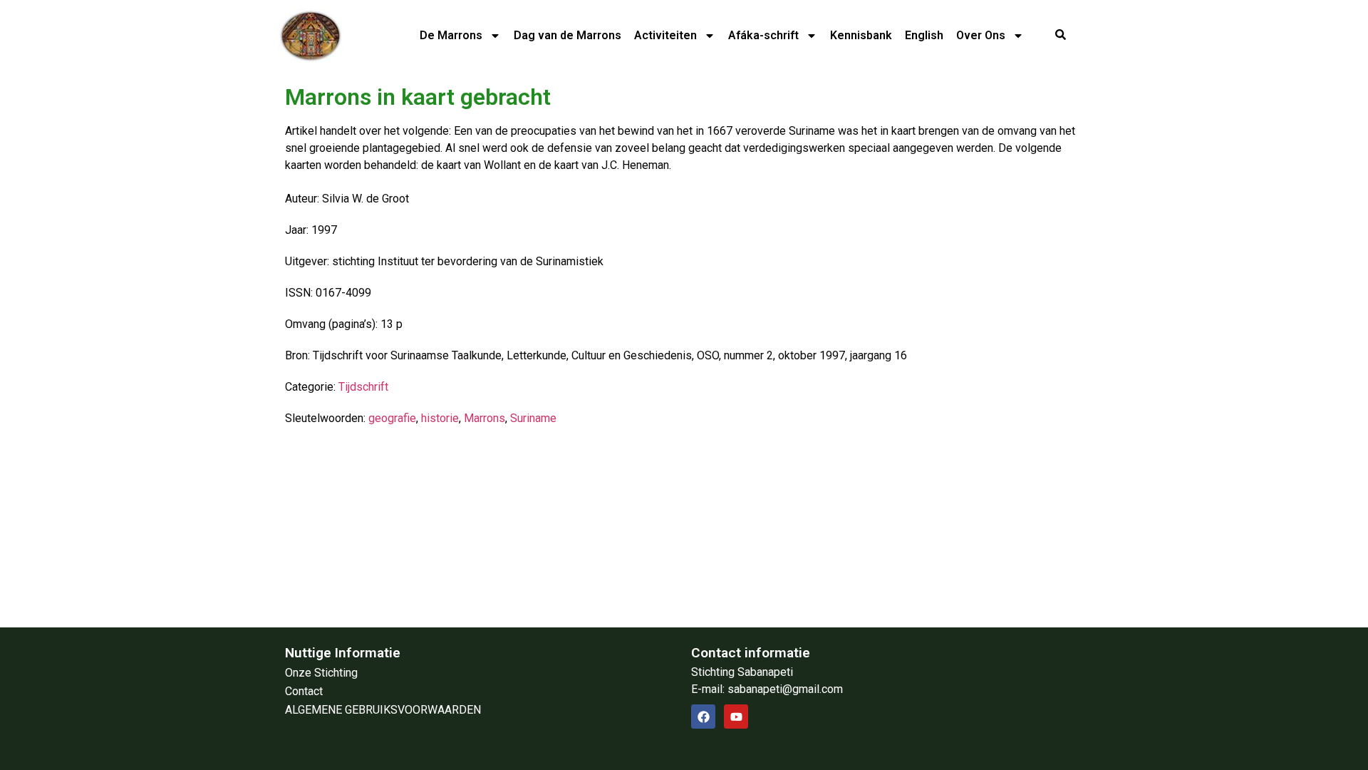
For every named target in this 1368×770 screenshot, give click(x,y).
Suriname (533, 418)
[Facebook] (703, 716)
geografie (392, 418)
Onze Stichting (321, 672)
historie (440, 418)
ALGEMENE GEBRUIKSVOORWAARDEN (383, 710)
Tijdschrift (363, 387)
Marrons (484, 418)
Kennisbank (861, 35)
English (924, 35)
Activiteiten (665, 35)
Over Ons (980, 35)
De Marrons (451, 35)
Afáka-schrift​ (763, 35)
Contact (304, 691)
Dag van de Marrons (567, 35)
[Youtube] (736, 716)
